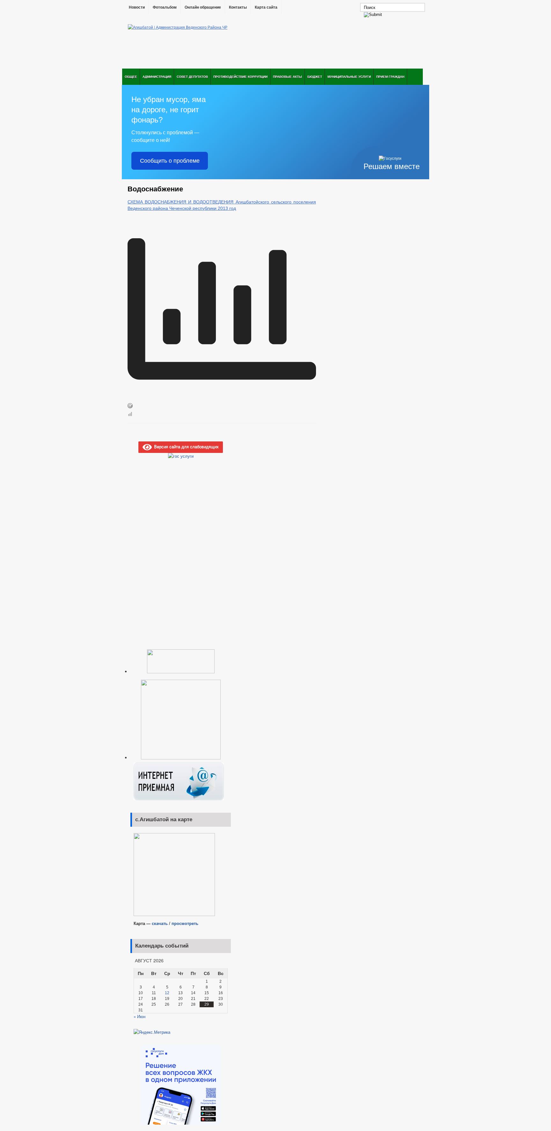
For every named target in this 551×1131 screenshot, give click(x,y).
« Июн (139, 1016)
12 (167, 993)
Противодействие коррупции (240, 76)
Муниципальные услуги (349, 76)
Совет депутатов (192, 76)
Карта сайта (266, 7)
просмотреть (185, 923)
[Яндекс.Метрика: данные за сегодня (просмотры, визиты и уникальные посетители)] (152, 1032)
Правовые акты (287, 76)
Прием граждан (390, 76)
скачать (160, 923)
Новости (137, 7)
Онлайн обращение (203, 7)
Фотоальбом (165, 7)
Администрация (157, 76)
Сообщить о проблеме (170, 161)
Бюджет (314, 76)
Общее (131, 76)
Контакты (238, 7)
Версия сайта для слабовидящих (185, 446)
